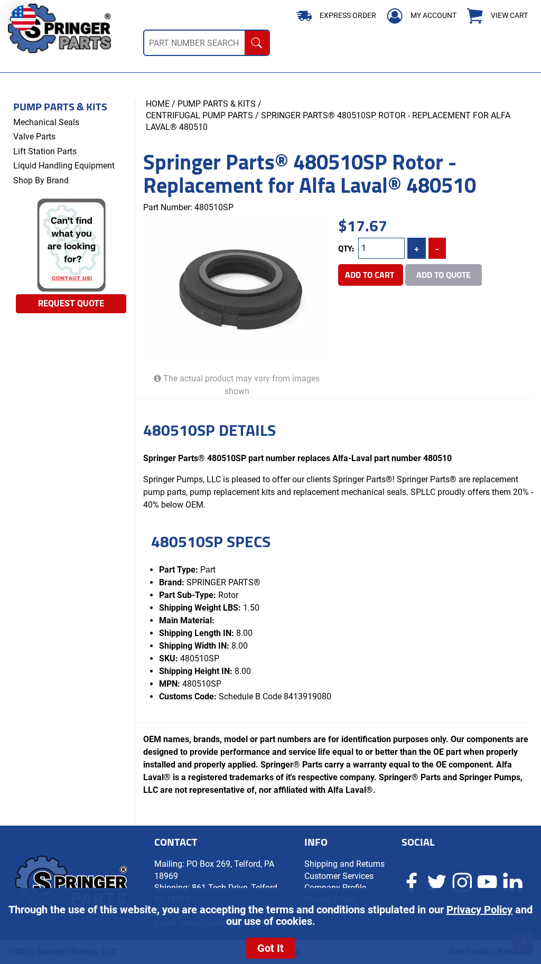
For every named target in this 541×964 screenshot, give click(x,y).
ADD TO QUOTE (443, 275)
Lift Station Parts (45, 151)
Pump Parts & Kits (60, 106)
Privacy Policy (479, 909)
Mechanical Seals (46, 122)
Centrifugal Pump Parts (199, 115)
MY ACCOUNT (433, 15)
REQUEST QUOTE (71, 303)
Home (158, 104)
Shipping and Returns (344, 864)
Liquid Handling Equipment (64, 166)
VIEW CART (509, 16)
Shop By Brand (41, 180)
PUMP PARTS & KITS (217, 104)
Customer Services (339, 876)
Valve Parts (34, 137)
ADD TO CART (370, 275)
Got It (270, 948)
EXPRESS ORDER (348, 15)
